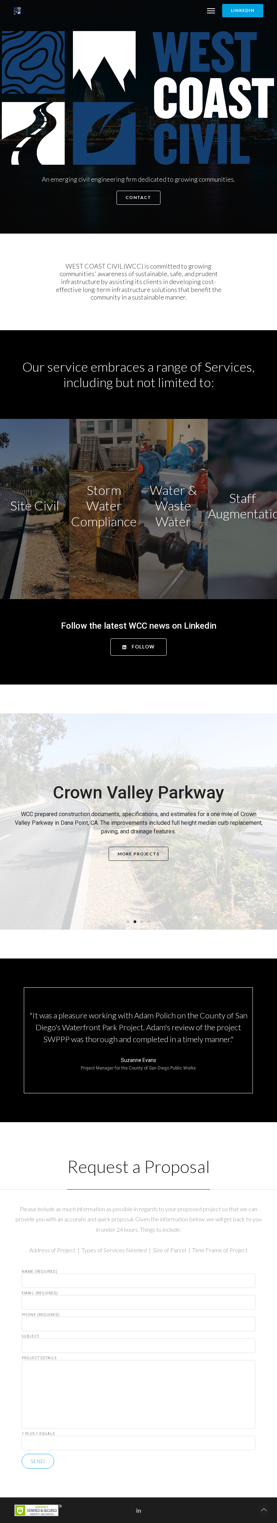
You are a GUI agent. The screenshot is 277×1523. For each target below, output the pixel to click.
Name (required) (39, 1272)
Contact (138, 197)
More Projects (139, 853)
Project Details (39, 1358)
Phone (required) (41, 1315)
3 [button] (142, 921)
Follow (142, 647)
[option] (138, 821)
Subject (30, 1336)
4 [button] (149, 921)
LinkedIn (243, 10)
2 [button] (135, 921)
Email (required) (40, 1293)
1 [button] (128, 921)
